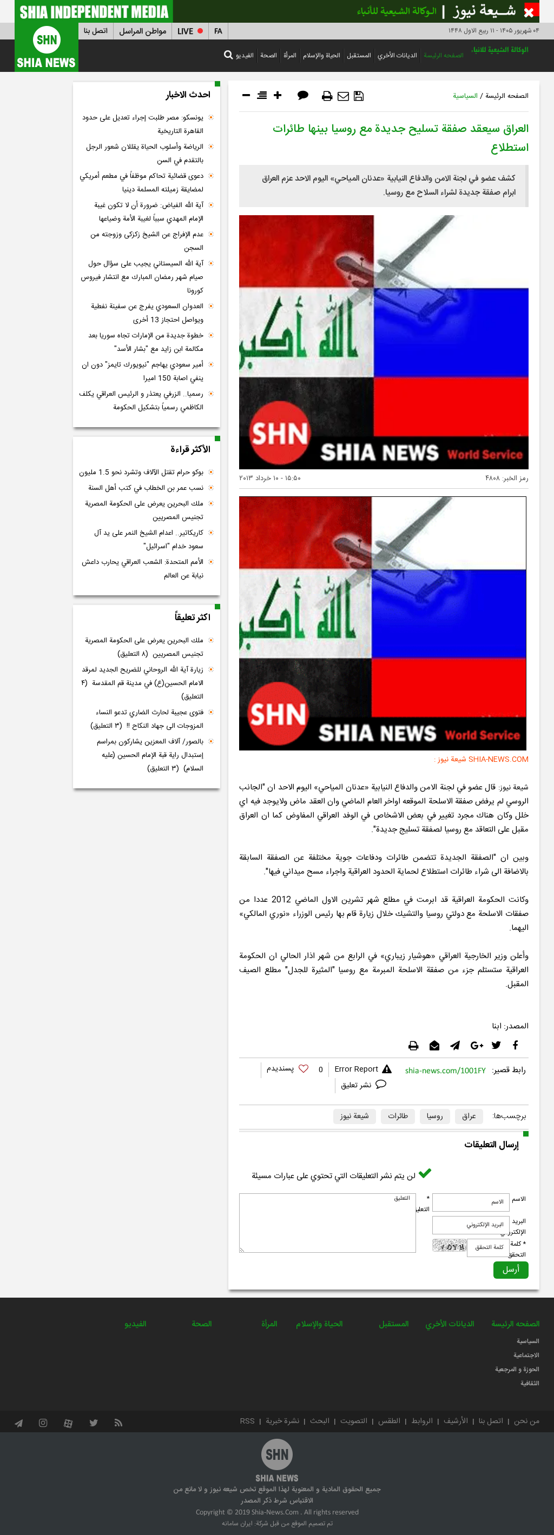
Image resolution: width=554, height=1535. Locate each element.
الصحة (268, 55)
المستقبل (359, 55)
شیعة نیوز (354, 1116)
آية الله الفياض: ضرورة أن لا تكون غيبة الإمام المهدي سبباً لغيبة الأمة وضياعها (148, 212)
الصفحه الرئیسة (444, 55)
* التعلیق (421, 1204)
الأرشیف (456, 1421)
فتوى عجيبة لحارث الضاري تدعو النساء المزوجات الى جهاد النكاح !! (146, 719)
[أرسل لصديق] (343, 96)
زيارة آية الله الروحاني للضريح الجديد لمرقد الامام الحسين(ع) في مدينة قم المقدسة (142, 683)
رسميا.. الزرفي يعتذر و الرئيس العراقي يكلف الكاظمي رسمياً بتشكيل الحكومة (141, 401)
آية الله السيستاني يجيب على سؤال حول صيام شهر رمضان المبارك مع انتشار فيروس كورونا (142, 277)
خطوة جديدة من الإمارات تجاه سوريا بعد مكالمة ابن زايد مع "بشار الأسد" (145, 342)
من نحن (526, 1421)
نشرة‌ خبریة (282, 1421)
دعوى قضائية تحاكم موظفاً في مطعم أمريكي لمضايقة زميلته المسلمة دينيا (141, 183)
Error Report (356, 1069)
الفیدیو (245, 55)
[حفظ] (359, 96)
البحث (319, 1421)
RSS (247, 1421)
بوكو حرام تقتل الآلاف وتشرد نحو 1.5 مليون (141, 473)
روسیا (435, 1116)
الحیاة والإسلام (321, 55)
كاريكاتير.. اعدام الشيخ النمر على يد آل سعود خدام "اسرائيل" (148, 540)
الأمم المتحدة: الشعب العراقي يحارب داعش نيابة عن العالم (142, 569)
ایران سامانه (237, 1523)
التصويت (353, 1421)
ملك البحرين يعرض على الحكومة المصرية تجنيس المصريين (144, 510)
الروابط (422, 1421)
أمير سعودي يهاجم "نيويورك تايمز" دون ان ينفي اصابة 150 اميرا (142, 371)
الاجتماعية (526, 1355)
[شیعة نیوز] (277, 11)
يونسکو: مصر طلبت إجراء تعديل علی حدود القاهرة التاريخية (142, 124)
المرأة (289, 55)
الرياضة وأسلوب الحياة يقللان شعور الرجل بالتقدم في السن (144, 154)
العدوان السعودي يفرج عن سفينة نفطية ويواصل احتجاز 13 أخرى (147, 313)
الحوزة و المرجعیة (517, 1369)
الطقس (389, 1421)
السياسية (465, 96)
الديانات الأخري (397, 55)
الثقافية (529, 1383)
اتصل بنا (96, 31)
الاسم (519, 1199)
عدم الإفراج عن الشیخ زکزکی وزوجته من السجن (146, 241)
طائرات (398, 1116)
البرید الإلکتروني (513, 1227)
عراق (469, 1116)
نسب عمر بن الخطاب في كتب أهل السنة (145, 488)
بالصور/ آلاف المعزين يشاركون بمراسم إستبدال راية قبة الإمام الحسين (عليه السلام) (150, 755)
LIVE (185, 31)
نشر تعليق (357, 1085)
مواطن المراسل (142, 31)
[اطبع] (327, 96)
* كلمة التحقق (516, 1249)
